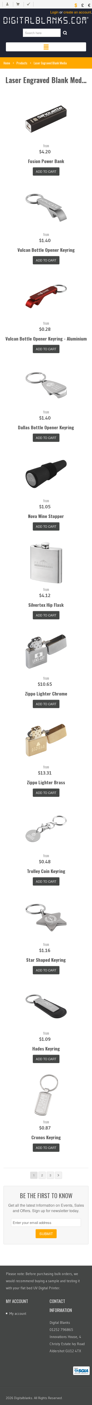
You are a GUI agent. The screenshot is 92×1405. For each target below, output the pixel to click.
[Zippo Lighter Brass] (46, 740)
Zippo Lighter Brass (46, 782)
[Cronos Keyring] (46, 1095)
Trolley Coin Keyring (46, 871)
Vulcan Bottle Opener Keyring (46, 249)
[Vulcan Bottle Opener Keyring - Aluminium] (46, 296)
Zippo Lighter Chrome (46, 693)
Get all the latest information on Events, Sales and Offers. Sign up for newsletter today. (46, 1208)
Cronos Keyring (46, 1137)
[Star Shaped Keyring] (46, 917)
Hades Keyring (46, 1048)
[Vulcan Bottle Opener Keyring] (46, 207)
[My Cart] (18, 4)
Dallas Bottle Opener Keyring (46, 427)
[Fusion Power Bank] (46, 119)
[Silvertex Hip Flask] (46, 562)
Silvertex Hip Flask (46, 604)
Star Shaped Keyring (46, 959)
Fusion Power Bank (46, 161)
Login (54, 11)
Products (22, 63)
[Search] (65, 33)
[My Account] (7, 4)
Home (7, 63)
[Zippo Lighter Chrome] (46, 651)
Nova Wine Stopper (46, 516)
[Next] (58, 1175)
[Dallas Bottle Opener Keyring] (46, 385)
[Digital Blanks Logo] (46, 19)
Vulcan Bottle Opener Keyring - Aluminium (46, 338)
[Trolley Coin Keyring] (46, 829)
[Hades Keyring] (46, 1006)
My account (17, 1313)
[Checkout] (28, 4)
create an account (77, 11)
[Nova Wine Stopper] (46, 474)
